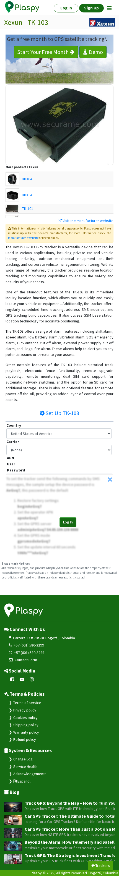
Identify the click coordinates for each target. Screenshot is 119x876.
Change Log (23, 759)
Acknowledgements (29, 773)
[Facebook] (12, 679)
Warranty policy (26, 732)
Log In (68, 522)
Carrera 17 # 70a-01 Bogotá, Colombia (43, 637)
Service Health (25, 766)
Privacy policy (24, 710)
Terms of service (27, 702)
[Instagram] (32, 679)
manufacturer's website (23, 238)
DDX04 (27, 178)
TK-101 (27, 208)
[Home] (22, 7)
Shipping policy (25, 724)
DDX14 (27, 194)
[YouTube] (22, 679)
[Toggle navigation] (109, 8)
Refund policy (24, 739)
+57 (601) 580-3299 (28, 645)
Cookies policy (25, 717)
